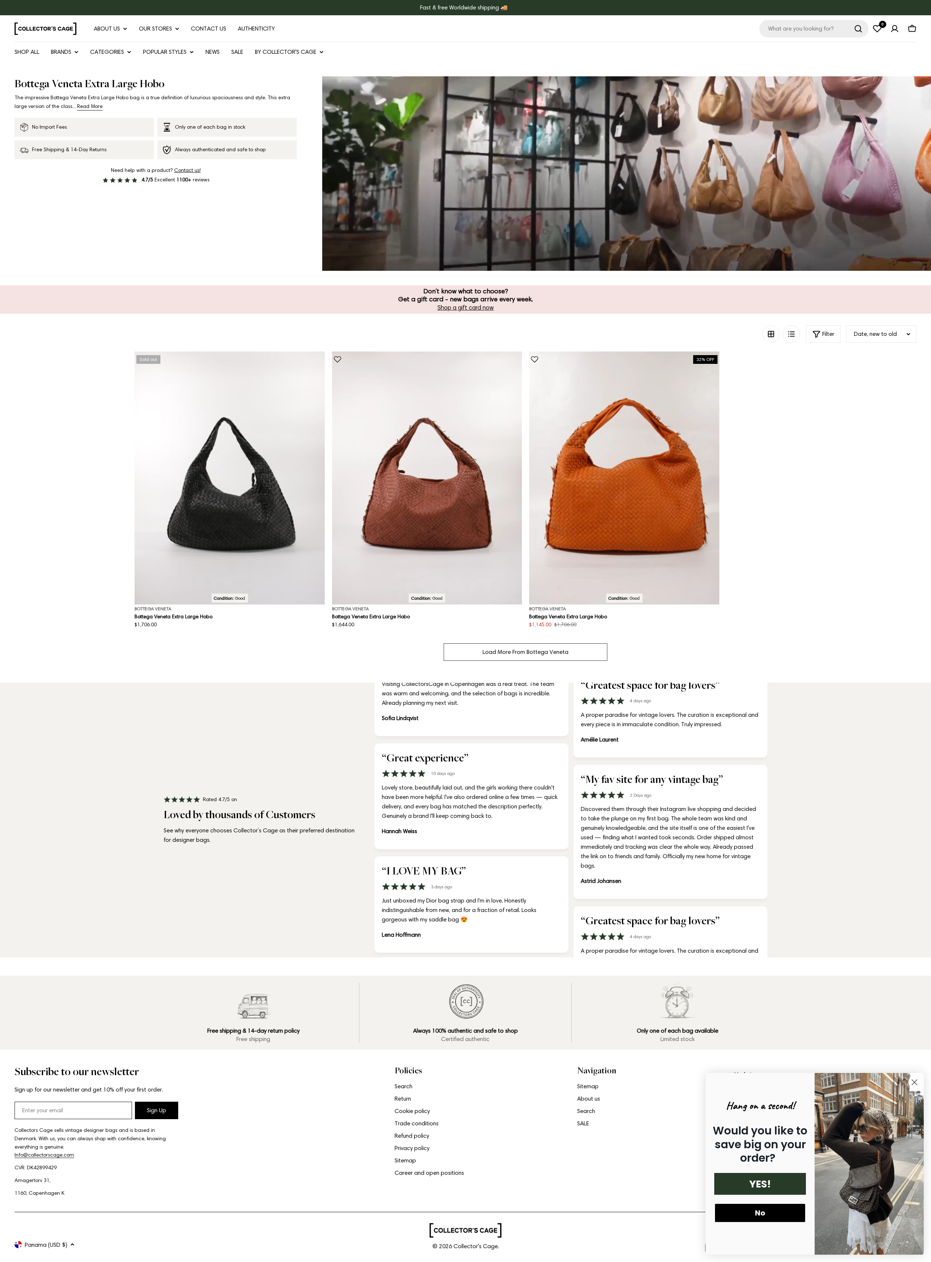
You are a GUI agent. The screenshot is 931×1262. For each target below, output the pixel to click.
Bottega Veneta (153, 608)
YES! (760, 1184)
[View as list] (791, 334)
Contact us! (187, 170)
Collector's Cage (475, 1246)
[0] (877, 28)
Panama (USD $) (46, 1244)
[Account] (894, 28)
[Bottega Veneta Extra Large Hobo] (230, 478)
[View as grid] (771, 334)
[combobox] (813, 28)
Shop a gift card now (465, 307)
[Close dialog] (914, 1082)
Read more (90, 106)
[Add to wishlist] (337, 359)
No (760, 1213)
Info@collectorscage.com (44, 1155)
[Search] (858, 28)
